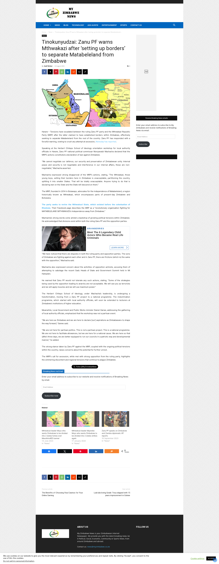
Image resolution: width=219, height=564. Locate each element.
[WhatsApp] (61, 71)
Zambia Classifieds (133, 2)
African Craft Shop (81, 2)
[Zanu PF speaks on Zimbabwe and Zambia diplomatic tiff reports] (115, 419)
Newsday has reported (106, 141)
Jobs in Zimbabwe (119, 2)
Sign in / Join (69, 2)
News (57, 25)
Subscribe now (51, 396)
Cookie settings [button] (197, 558)
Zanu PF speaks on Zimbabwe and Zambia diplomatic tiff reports (114, 433)
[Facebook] (44, 71)
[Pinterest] (56, 71)
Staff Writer (48, 66)
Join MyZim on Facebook (156, 157)
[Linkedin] (67, 71)
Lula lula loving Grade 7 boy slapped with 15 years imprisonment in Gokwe (112, 494)
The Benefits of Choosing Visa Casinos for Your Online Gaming (62, 494)
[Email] (79, 71)
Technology (78, 25)
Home (46, 25)
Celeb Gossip (93, 2)
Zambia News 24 (105, 2)
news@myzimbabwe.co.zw (98, 546)
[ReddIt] (73, 71)
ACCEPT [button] (211, 558)
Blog (65, 25)
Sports (123, 25)
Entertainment (109, 25)
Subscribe (143, 144)
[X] (50, 71)
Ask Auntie (93, 25)
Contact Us (145, 2)
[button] (174, 25)
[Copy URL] (85, 71)
